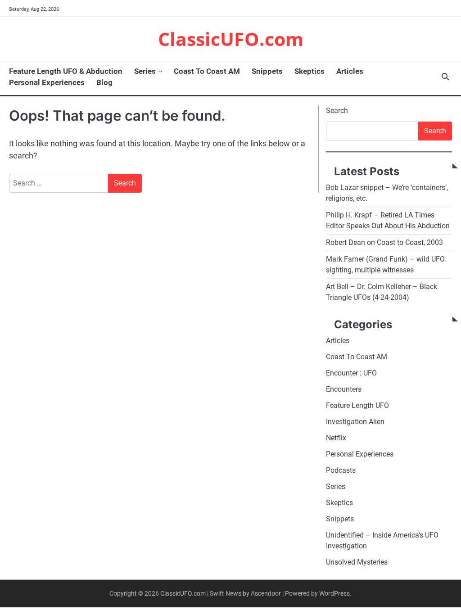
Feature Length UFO (357, 405)
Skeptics (309, 71)
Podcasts (341, 470)
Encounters (344, 389)
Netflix (336, 438)
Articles (349, 71)
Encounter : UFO (351, 373)
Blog (104, 82)
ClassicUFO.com (230, 38)
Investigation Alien (355, 421)
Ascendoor (266, 593)
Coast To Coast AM (207, 71)
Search (337, 110)
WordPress (334, 593)
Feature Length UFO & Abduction (65, 71)
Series (145, 71)
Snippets (267, 71)
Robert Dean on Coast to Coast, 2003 (384, 242)
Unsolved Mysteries (357, 562)
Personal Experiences (47, 82)
